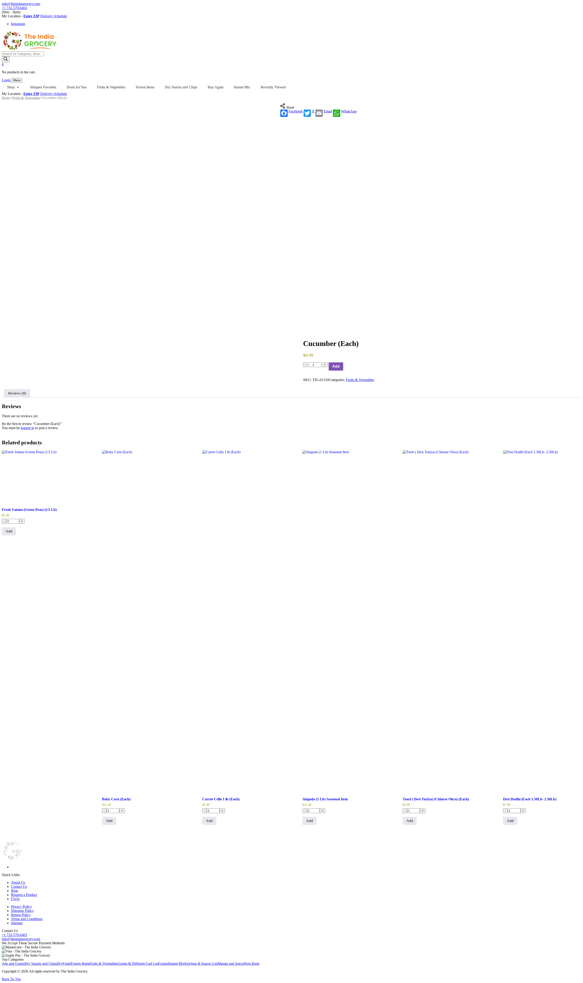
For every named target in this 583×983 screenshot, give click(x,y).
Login (6, 80)
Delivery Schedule (53, 16)
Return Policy (21, 915)
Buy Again (215, 87)
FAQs (15, 899)
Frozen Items (145, 87)
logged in (27, 428)
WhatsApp (349, 111)
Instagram (18, 24)
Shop (11, 87)
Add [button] (8, 531)
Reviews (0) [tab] (17, 393)
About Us (18, 882)
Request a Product (24, 895)
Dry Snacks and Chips (181, 87)
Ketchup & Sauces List (201, 963)
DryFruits (64, 963)
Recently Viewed (273, 87)
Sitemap (17, 923)
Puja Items (251, 963)
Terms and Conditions (27, 919)
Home (6, 98)
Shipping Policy (22, 911)
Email (328, 111)
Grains (163, 963)
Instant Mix (242, 87)
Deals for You (77, 87)
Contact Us (19, 886)
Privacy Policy (21, 907)
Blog (14, 891)
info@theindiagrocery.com (21, 4)
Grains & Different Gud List (138, 963)
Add (336, 366)
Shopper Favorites (43, 87)
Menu (16, 80)
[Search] (6, 59)
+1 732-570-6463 (14, 8)
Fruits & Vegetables (111, 87)
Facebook (296, 111)
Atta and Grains (13, 963)
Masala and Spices (231, 963)
